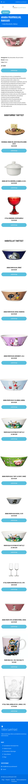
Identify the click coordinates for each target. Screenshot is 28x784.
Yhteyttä (7, 779)
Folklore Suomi (7, 748)
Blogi (5, 757)
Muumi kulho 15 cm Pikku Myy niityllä (14, 432)
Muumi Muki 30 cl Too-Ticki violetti (14, 660)
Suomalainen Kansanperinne (11, 745)
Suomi (4, 2)
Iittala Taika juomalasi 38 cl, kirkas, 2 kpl (14, 704)
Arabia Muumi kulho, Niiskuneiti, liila (14, 356)
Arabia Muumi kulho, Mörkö (14, 267)
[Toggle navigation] (3, 7)
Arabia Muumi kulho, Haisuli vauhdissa (14, 312)
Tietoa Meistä (7, 754)
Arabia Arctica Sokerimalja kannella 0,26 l (14, 181)
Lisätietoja (14, 70)
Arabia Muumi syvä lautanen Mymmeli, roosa (14, 620)
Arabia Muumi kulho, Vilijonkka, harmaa (14, 400)
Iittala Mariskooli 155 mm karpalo (14, 218)
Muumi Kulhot (19, 57)
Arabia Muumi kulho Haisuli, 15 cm (14, 513)
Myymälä (5, 12)
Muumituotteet (11, 57)
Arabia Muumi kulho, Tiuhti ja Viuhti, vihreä (14, 476)
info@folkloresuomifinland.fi (20, 2)
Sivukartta (14, 781)
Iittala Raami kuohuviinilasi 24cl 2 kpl (14, 582)
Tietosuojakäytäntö (21, 779)
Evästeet (13, 779)
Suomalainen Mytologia (10, 751)
